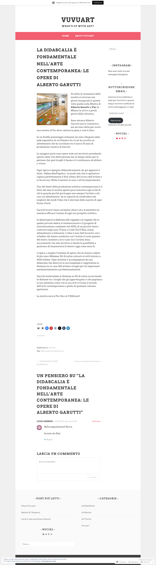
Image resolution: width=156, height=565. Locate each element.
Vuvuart (78, 20)
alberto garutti (47, 351)
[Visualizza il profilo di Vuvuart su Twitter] (120, 138)
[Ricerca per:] (121, 49)
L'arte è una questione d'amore (36, 519)
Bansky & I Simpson (30, 512)
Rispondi (96, 421)
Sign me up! (116, 120)
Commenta (92, 477)
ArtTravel (86, 519)
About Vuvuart (84, 36)
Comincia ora (98, 2)
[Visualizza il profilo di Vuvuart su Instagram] (122, 138)
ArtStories (86, 512)
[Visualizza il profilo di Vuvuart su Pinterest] (125, 138)
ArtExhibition (88, 506)
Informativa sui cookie (48, 561)
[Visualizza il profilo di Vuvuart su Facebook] (117, 138)
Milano (57, 351)
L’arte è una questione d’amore (87, 361)
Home (65, 36)
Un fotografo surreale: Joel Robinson (47, 362)
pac (62, 351)
